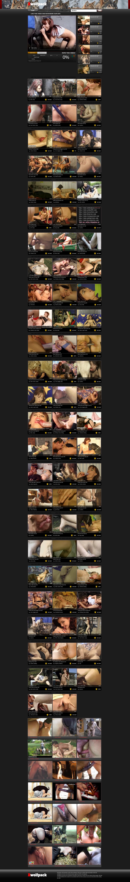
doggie (58, 150)
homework (57, 612)
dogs (32, 458)
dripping (35, 509)
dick (34, 176)
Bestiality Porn (87, 7)
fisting (63, 279)
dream (56, 304)
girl (31, 227)
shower (81, 150)
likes (31, 432)
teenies (34, 458)
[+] (72, 56)
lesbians (32, 330)
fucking (33, 59)
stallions (61, 663)
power (32, 663)
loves (35, 330)
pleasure (57, 202)
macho (59, 176)
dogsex (61, 637)
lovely (56, 714)
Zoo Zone (96, 3)
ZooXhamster (86, 1)
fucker (56, 176)
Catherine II (97, 4)
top (80, 663)
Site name (74, 7)
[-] (74, 56)
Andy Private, (36, 57)
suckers (81, 125)
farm (56, 253)
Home (32, 10)
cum (56, 99)
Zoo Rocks (97, 1)
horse (58, 99)
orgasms (57, 663)
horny (59, 458)
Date (64, 10)
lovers (32, 176)
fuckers (81, 176)
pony (34, 99)
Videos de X (75, 4)
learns (34, 279)
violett (37, 381)
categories (43, 10)
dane (59, 125)
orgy (34, 484)
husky (35, 202)
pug (56, 227)
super (33, 227)
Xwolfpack (37, 5)
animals (81, 99)
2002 (56, 637)
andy (58, 227)
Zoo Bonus (86, 5)
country (83, 202)
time (31, 99)
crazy (61, 99)
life (80, 202)
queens (32, 637)
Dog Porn (74, 5)
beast (32, 150)
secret (61, 612)
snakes (59, 714)
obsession (57, 355)
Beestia (74, 3)
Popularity (54, 10)
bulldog (35, 663)
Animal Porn (97, 5)
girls (61, 150)
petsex (34, 586)
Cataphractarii (87, 3)
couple (56, 458)
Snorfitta (74, 1)
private (83, 253)
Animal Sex (97, 7)
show (81, 253)
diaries (56, 125)
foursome (33, 304)
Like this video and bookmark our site (94, 17)
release (35, 150)
